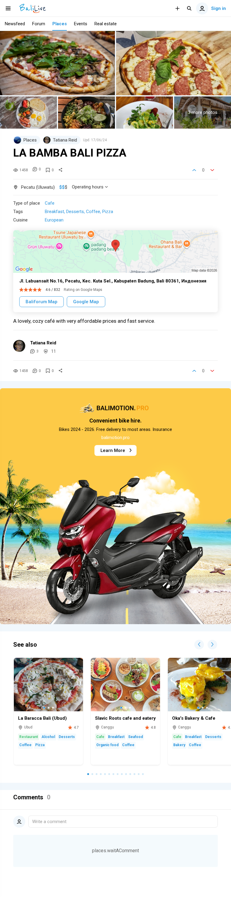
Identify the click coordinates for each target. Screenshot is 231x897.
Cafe (49, 203)
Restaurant (28, 737)
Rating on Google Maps (83, 290)
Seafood (135, 737)
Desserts (75, 211)
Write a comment (49, 821)
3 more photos (202, 112)
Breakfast (54, 211)
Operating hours (87, 187)
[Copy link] (60, 170)
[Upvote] (194, 170)
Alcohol (48, 737)
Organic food (107, 745)
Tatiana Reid (43, 343)
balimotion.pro (115, 437)
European (54, 220)
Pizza (107, 211)
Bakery (179, 745)
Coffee (93, 211)
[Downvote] (212, 170)
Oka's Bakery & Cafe (193, 718)
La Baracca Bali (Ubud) (42, 718)
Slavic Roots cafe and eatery (125, 718)
